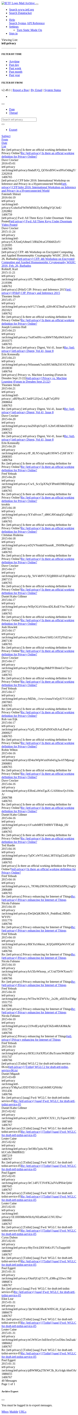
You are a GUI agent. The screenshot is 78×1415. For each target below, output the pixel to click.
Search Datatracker (20, 13)
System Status (52, 90)
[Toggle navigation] (36, 4)
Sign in (13, 33)
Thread (13, 112)
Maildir (13, 1411)
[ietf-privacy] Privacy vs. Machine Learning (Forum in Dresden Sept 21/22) (34, 380)
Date (12, 109)
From (5, 139)
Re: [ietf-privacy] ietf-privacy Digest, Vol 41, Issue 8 (38, 349)
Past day (14, 64)
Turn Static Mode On (29, 30)
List (4, 146)
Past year (14, 75)
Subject (6, 136)
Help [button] (12, 19)
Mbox (5, 1411)
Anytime (14, 61)
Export (13, 129)
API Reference (36, 23)
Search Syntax (17, 23)
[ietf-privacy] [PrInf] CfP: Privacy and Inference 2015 (36, 291)
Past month (15, 71)
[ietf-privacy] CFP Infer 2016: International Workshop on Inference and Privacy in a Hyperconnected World (39, 187)
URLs (22, 1411)
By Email (36, 90)
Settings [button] (14, 26)
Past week (15, 68)
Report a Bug (21, 90)
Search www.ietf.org (21, 9)
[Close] (3, 1399)
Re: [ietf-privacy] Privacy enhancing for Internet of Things (38, 898)
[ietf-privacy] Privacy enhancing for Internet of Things (37, 1038)
